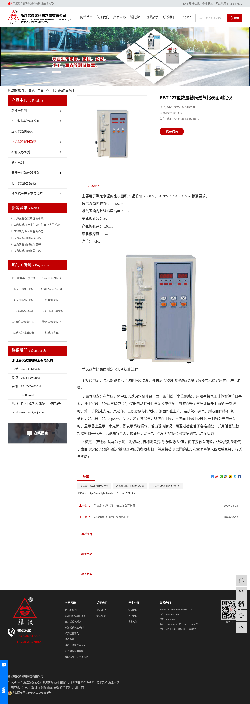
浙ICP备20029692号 (83, 682)
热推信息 (194, 3)
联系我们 (169, 17)
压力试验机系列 (22, 131)
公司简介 (101, 610)
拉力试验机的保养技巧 (27, 250)
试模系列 (17, 162)
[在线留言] (241, 615)
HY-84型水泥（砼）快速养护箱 (110, 517)
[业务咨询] (241, 580)
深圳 (68, 687)
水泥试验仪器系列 (63, 90)
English (186, 17)
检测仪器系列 (20, 152)
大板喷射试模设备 (23, 332)
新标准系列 (19, 110)
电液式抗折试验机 (52, 310)
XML (239, 3)
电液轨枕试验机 (23, 310)
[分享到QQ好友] (226, 476)
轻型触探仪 (52, 300)
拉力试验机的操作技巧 (27, 237)
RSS (231, 3)
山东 (50, 687)
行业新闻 (133, 616)
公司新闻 (133, 610)
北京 (37, 687)
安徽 (56, 687)
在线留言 (152, 17)
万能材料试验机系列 (25, 121)
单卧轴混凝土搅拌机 (23, 278)
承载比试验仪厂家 (52, 289)
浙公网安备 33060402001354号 (31, 692)
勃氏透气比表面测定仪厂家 (166, 486)
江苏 (25, 687)
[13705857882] (241, 592)
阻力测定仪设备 (23, 300)
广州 (75, 687)
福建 (62, 687)
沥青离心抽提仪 (51, 278)
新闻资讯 (136, 17)
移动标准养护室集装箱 (27, 193)
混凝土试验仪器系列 (25, 173)
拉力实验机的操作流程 (27, 244)
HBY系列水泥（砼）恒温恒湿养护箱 (113, 505)
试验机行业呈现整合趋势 (28, 231)
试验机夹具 (52, 332)
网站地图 (220, 3)
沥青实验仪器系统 (23, 183)
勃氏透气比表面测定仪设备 (94, 486)
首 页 (32, 90)
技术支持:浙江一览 (107, 682)
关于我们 (103, 17)
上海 (31, 687)
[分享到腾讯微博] (235, 476)
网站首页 (86, 17)
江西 (81, 687)
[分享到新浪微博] (217, 476)
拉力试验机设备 (23, 289)
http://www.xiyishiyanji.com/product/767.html (112, 493)
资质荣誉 (101, 616)
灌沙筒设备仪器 (51, 321)
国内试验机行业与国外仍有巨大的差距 (36, 224)
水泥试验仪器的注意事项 (28, 218)
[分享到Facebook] (239, 476)
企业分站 (207, 3)
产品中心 (119, 17)
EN (185, 3)
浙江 (43, 687)
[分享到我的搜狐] (230, 476)
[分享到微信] (221, 476)
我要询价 (172, 131)
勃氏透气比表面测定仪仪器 (130, 486)
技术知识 (133, 621)
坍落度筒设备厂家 (23, 321)
